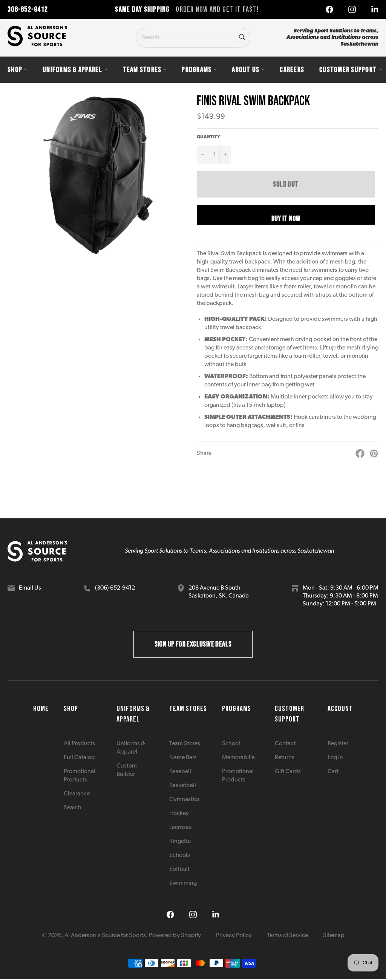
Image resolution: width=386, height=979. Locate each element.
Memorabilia (238, 758)
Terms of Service (287, 936)
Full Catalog (79, 758)
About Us (245, 69)
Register (338, 744)
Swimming (183, 883)
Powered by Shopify (175, 936)
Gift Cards (288, 772)
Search (72, 808)
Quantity (208, 137)
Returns (284, 758)
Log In (335, 758)
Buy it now (285, 218)
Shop (15, 69)
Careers (292, 69)
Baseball (180, 772)
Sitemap (334, 936)
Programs (196, 69)
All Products (79, 744)
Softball (179, 869)
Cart (333, 772)
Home (41, 708)
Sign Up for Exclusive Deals (193, 644)
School (231, 744)
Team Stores (142, 69)
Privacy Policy (234, 936)
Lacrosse (180, 827)
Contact (285, 744)
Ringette (180, 841)
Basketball (182, 786)
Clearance (77, 794)
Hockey (179, 813)
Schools (179, 855)
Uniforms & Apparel (73, 69)
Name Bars (183, 758)
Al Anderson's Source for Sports (105, 936)
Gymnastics (184, 800)
